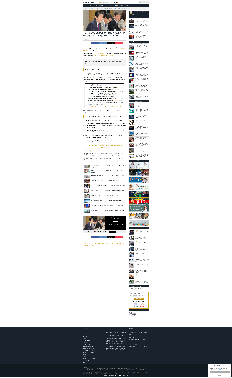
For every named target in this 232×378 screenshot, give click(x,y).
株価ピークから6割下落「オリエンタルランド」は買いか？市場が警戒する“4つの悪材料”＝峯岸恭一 (141, 144)
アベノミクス (108, 332)
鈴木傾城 (112, 340)
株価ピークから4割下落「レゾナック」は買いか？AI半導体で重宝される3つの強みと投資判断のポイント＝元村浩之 (142, 96)
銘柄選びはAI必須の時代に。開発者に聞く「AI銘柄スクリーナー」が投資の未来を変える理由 (140, 13)
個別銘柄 (112, 341)
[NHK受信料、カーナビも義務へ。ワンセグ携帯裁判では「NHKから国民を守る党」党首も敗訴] (87, 176)
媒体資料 (130, 312)
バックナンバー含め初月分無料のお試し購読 (103, 55)
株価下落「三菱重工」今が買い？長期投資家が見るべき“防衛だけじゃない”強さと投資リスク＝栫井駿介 (141, 57)
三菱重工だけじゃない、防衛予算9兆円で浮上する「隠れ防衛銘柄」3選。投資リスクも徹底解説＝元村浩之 (141, 121)
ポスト (111, 43)
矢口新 (120, 340)
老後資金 (86, 245)
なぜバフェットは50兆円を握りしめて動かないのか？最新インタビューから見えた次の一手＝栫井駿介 (141, 36)
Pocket (119, 43)
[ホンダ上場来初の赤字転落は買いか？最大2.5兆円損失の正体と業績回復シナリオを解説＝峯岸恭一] (131, 133)
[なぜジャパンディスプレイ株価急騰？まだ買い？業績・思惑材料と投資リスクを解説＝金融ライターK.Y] (131, 156)
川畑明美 (113, 335)
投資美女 (85, 356)
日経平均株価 (114, 338)
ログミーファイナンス (111, 344)
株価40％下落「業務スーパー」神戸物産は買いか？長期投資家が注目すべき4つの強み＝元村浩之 (141, 110)
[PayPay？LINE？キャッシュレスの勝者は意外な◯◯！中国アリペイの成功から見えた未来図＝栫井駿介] (87, 171)
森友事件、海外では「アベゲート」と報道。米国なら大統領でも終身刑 (141, 232)
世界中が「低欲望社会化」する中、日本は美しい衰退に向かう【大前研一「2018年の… (141, 271)
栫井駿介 (111, 346)
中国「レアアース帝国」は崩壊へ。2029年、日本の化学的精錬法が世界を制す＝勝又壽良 (141, 25)
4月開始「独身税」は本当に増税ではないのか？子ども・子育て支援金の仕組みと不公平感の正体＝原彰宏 (141, 150)
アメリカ (115, 340)
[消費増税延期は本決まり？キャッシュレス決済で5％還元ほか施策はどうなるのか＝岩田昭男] (87, 196)
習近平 (121, 349)
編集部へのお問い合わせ (133, 314)
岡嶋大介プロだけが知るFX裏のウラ (89, 348)
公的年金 (107, 243)
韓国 (122, 340)
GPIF (85, 243)
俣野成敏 (108, 340)
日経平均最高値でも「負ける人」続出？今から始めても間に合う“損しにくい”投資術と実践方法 (141, 20)
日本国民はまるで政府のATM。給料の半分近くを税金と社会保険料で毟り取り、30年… (141, 254)
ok (219, 371)
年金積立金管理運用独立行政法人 (118, 243)
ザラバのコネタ (86, 360)
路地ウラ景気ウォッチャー (88, 354)
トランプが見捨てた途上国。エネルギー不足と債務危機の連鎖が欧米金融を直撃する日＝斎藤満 (141, 127)
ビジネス (146, 43)
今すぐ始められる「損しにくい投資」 (107, 2)
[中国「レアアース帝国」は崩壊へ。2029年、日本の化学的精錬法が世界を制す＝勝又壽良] (131, 117)
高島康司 (122, 332)
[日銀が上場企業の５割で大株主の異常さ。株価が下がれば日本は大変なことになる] (87, 201)
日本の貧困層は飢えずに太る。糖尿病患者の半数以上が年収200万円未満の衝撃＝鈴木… (142, 265)
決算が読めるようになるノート (111, 337)
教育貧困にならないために (116, 332)
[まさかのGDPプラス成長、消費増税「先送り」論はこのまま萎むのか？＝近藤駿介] (87, 186)
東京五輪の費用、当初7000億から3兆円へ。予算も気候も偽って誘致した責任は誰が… (142, 260)
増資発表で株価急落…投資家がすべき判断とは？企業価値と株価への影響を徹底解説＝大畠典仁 (141, 138)
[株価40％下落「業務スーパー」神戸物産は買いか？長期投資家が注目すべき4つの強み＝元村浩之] (131, 111)
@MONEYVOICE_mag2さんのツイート (139, 319)
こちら (90, 77)
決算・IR (126, 5)
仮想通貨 (121, 348)
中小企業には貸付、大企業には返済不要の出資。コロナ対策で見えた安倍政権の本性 (141, 249)
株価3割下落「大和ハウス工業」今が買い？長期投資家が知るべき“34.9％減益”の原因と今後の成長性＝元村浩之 (142, 85)
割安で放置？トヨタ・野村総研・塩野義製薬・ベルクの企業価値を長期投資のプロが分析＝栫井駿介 (141, 79)
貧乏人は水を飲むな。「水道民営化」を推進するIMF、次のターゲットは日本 (141, 46)
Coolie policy (218, 369)
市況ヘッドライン (86, 344)
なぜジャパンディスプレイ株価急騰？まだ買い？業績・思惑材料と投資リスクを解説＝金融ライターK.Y (141, 155)
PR (84, 362)
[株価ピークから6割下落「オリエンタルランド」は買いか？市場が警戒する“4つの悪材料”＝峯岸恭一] (131, 145)
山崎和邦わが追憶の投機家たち (88, 346)
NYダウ (110, 343)
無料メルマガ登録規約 (133, 293)
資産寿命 (91, 245)
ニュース (86, 5)
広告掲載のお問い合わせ (133, 313)
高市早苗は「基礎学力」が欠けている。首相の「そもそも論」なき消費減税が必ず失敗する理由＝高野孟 (141, 74)
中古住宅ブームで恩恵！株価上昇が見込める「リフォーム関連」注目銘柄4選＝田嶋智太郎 (141, 105)
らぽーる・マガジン (117, 341)
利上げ (111, 348)
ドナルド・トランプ (121, 335)
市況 (122, 5)
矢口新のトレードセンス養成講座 (89, 350)
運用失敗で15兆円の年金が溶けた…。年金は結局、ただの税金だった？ (106, 145)
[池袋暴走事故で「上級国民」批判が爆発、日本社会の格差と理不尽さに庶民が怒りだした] (87, 211)
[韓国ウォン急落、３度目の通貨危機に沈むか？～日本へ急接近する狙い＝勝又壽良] (87, 191)
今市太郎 (90, 243)
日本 (119, 348)
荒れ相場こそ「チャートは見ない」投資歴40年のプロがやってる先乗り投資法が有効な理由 (141, 31)
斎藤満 (113, 348)
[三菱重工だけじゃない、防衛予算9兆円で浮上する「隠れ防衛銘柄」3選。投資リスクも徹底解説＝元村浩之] (131, 122)
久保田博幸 (110, 335)
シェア (93, 43)
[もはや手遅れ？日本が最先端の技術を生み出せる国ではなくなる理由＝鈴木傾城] (87, 206)
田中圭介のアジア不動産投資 (88, 352)
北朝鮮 (117, 335)
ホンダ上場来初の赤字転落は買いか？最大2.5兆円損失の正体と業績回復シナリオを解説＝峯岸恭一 (141, 133)
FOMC (109, 341)
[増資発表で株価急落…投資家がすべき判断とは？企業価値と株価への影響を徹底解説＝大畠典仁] (131, 139)
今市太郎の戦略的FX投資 (100, 53)
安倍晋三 (116, 348)
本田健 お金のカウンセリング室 (89, 358)
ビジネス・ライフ (109, 5)
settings (219, 375)
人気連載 (116, 5)
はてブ (101, 43)
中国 (118, 337)
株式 (91, 5)
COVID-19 (123, 343)
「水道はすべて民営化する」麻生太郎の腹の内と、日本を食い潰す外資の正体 (141, 277)
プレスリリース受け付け (133, 315)
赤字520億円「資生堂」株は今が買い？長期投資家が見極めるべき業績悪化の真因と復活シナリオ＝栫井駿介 (141, 52)
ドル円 (120, 337)
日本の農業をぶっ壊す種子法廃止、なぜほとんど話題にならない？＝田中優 (141, 282)
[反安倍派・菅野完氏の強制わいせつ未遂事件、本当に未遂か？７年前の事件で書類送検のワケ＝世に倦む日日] (87, 166)
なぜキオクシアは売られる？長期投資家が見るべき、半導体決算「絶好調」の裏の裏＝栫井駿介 (141, 63)
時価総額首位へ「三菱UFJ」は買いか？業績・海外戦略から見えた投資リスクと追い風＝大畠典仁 (141, 90)
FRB (118, 340)
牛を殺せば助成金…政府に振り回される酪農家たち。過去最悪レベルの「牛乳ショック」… (141, 238)
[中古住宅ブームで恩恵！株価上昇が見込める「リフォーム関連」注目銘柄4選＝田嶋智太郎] (131, 105)
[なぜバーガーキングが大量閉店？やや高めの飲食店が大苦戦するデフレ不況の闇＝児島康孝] (87, 181)
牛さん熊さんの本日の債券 (116, 343)
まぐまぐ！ (102, 365)
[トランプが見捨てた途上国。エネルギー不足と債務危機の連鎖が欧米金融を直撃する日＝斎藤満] (131, 128)
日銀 (123, 349)
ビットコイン (119, 338)
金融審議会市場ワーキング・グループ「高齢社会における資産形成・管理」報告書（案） (106, 106)
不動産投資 (101, 5)
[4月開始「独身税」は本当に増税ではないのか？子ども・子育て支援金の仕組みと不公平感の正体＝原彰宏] (131, 150)
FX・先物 (95, 5)
